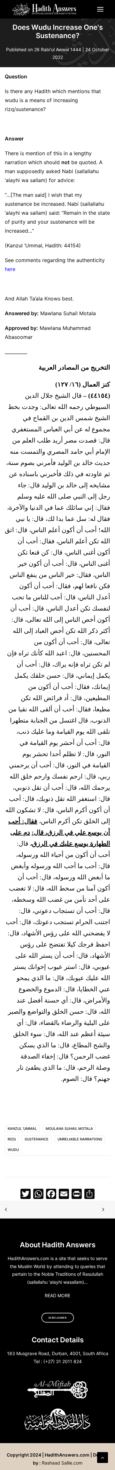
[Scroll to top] (102, 1457)
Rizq (12, 1139)
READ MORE (57, 1295)
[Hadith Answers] (45, 9)
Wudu (13, 1149)
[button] (100, 9)
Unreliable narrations (79, 1139)
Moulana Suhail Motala (69, 1128)
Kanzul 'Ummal (22, 1128)
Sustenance (37, 1139)
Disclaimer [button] (58, 1317)
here (10, 269)
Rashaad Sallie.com (62, 1463)
